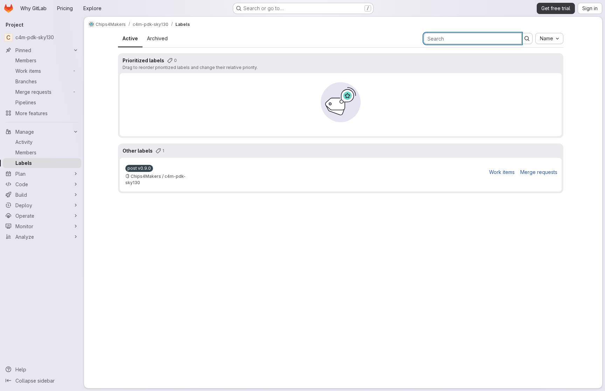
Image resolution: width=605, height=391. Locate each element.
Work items (502, 172)
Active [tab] (130, 38)
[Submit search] (527, 38)
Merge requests (538, 172)
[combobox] (549, 38)
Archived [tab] (157, 38)
